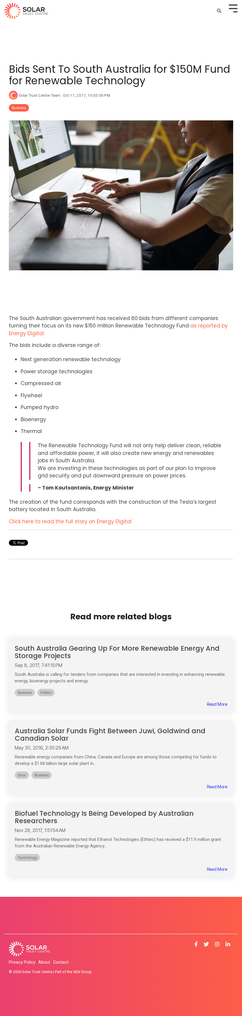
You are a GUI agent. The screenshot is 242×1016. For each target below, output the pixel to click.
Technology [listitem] (27, 857)
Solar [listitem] (22, 775)
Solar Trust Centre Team (39, 95)
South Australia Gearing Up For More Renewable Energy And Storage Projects (117, 652)
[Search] (219, 10)
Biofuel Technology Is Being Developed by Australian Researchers (104, 817)
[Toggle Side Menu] (233, 7)
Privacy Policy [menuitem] (22, 962)
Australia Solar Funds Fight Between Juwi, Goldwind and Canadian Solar (110, 734)
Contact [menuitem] (60, 962)
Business (19, 108)
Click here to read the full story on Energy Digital (70, 521)
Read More (217, 704)
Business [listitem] (25, 692)
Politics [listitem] (46, 692)
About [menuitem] (44, 962)
